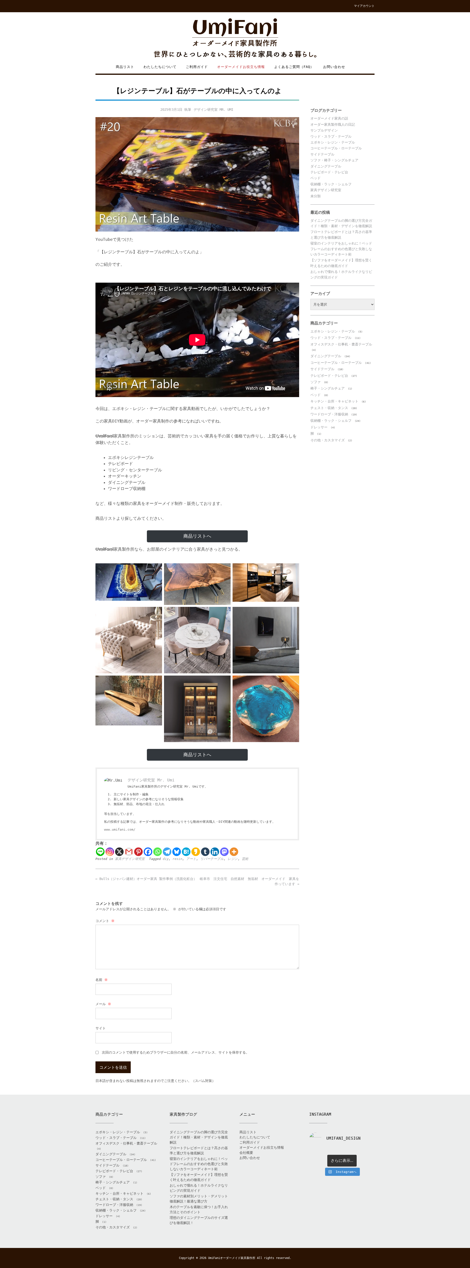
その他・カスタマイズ (327, 440)
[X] (119, 851)
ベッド (315, 178)
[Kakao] (195, 851)
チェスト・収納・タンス (329, 408)
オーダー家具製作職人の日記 (332, 124)
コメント (105, 921)
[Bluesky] (176, 851)
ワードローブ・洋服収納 (329, 414)
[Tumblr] (205, 851)
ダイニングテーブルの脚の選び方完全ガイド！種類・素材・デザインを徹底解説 (199, 1137)
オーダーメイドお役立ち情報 (241, 67)
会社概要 (246, 1153)
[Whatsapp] (157, 851)
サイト (100, 1028)
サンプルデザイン (324, 130)
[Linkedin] (215, 851)
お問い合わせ (334, 67)
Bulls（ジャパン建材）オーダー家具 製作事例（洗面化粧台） (146, 879)
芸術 (245, 859)
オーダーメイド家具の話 (329, 118)
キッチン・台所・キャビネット (334, 401)
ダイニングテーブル (325, 166)
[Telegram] (167, 851)
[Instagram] (110, 851)
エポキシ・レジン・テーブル (332, 142)
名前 (101, 980)
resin (177, 859)
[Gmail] (129, 851)
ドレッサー (319, 427)
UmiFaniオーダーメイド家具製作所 (231, 1258)
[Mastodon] (224, 851)
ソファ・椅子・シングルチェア (334, 160)
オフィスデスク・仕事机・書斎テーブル (341, 344)
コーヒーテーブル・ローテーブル (336, 148)
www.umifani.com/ (119, 829)
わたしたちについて (159, 67)
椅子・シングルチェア (327, 388)
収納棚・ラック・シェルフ (331, 184)
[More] (234, 851)
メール (103, 1004)
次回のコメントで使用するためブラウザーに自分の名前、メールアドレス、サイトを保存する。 (175, 1052)
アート (191, 859)
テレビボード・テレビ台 (329, 172)
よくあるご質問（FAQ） (294, 67)
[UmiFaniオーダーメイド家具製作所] (235, 38)
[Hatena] (186, 851)
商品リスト (125, 67)
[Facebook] (148, 851)
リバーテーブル (212, 859)
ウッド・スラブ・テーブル (331, 136)
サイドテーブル (322, 154)
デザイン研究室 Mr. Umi (213, 109)
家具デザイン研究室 (130, 859)
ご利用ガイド (197, 67)
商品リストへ (197, 536)
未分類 (315, 196)
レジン (233, 859)
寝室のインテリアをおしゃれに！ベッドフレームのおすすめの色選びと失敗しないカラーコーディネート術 (341, 248)
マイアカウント (364, 6)
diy (166, 859)
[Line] (100, 851)
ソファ (315, 382)
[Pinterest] (138, 851)
